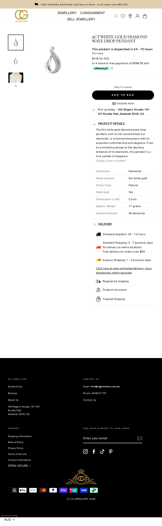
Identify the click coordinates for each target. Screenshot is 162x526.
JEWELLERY (67, 13)
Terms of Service (17, 454)
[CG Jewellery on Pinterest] (110, 451)
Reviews (12, 393)
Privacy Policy (15, 448)
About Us (13, 400)
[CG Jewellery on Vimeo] (102, 451)
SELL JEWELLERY (81, 19)
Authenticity (15, 386)
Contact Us (89, 400)
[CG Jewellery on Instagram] (85, 451)
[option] (81, 4)
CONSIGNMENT (92, 13)
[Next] (16, 85)
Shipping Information (20, 436)
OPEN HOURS (18, 466)
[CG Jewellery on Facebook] (93, 451)
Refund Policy (16, 442)
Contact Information (19, 460)
